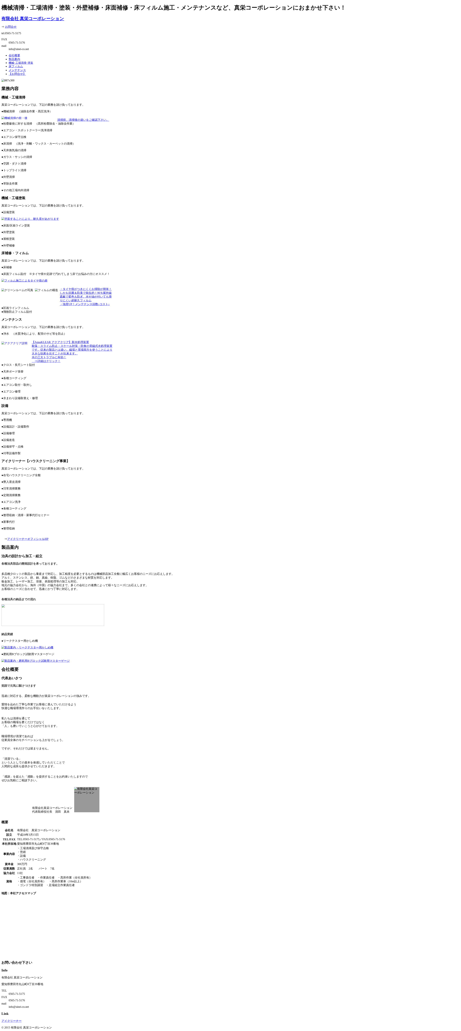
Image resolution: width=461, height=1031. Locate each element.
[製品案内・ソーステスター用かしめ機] (27, 647)
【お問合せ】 (17, 73)
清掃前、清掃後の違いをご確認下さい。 (83, 119)
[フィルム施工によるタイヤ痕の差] (24, 280)
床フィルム (16, 66)
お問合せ (11, 26)
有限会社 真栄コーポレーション (32, 18)
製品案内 (14, 59)
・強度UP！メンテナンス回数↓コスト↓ (85, 304)
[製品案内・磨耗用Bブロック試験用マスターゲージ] (35, 660)
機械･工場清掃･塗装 (21, 62)
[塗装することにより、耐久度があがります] (30, 218)
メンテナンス (17, 70)
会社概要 (14, 55)
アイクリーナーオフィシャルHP (27, 538)
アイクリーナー (11, 1020)
